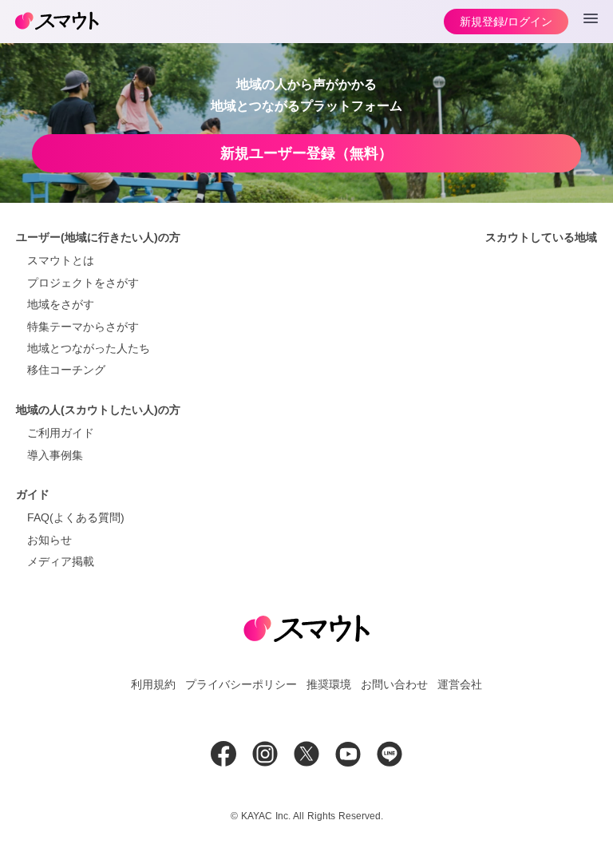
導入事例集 (55, 455)
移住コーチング (66, 369)
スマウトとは (60, 260)
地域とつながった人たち (88, 348)
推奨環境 (328, 684)
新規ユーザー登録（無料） (306, 153)
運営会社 (459, 684)
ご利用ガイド (60, 432)
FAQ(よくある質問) (76, 517)
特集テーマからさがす (83, 326)
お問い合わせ (394, 684)
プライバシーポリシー (241, 684)
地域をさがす (60, 304)
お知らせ (49, 539)
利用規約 (153, 684)
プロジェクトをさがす (83, 282)
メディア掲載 (60, 561)
